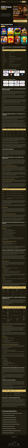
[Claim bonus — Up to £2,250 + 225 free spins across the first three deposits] (20, 12)
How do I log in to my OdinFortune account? (9, 415)
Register (23, 1)
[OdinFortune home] (3, 2)
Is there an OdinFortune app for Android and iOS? (9, 417)
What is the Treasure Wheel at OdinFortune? (9, 426)
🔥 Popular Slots (3, 26)
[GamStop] (12, 444)
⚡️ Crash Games (15, 26)
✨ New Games (7, 26)
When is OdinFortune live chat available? (8, 432)
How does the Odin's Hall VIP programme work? (9, 428)
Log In (20, 1)
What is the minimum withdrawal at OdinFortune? (9, 419)
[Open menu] (26, 1)
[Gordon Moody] (18, 444)
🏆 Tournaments (20, 26)
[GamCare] (10, 444)
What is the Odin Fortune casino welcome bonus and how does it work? (12, 413)
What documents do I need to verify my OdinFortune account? (11, 424)
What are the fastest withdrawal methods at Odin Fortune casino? (12, 430)
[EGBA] (15, 444)
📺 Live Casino (11, 26)
